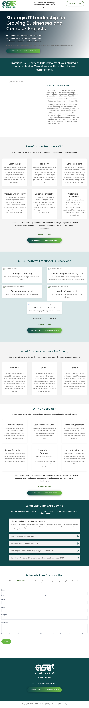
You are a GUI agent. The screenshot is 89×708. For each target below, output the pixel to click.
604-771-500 (20, 581)
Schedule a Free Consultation (23, 51)
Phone (3, 599)
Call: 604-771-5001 (75, 4)
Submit (6, 641)
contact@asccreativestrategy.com (44, 683)
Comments (4, 622)
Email (3, 607)
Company (4, 614)
